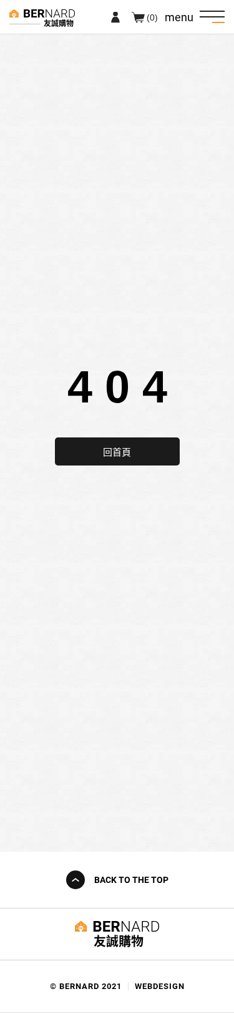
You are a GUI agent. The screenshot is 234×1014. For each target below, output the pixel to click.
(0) (152, 17)
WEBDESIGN (160, 986)
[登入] (115, 16)
